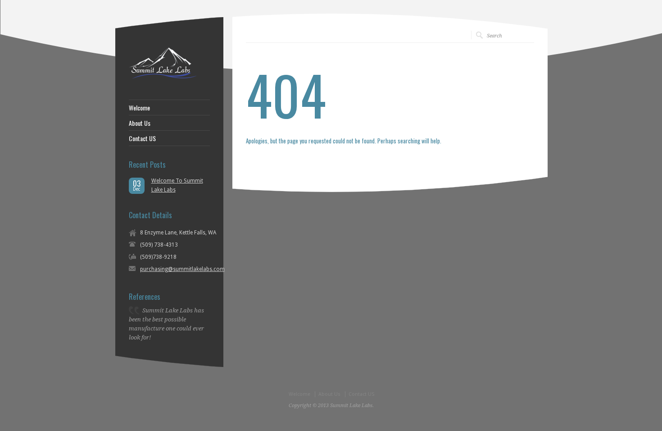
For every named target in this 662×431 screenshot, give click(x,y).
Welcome (139, 108)
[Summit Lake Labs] (162, 77)
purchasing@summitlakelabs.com (182, 269)
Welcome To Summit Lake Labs (177, 185)
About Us (139, 123)
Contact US (142, 138)
